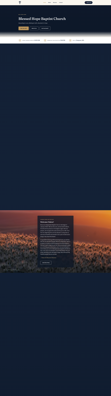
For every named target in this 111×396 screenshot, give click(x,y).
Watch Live (89, 2)
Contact (61, 2)
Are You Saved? (45, 28)
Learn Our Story (46, 262)
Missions (55, 2)
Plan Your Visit (23, 28)
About (49, 2)
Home (44, 2)
